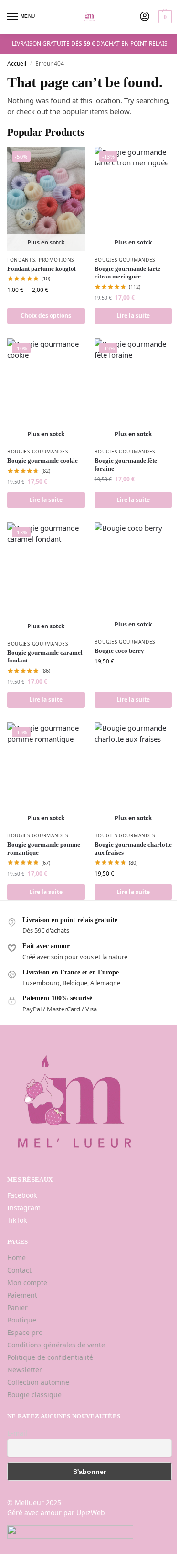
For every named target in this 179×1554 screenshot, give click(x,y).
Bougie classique (34, 1394)
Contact (19, 1270)
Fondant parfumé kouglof (41, 268)
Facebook (22, 1195)
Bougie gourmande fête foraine (126, 464)
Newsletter (24, 1369)
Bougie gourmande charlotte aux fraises (133, 848)
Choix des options (46, 316)
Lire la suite (133, 316)
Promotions (56, 259)
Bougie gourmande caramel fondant (45, 656)
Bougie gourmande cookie (42, 460)
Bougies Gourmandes (125, 259)
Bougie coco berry (119, 650)
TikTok (17, 1220)
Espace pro (24, 1332)
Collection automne (38, 1382)
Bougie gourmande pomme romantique (43, 848)
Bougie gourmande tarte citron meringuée (127, 272)
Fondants (21, 259)
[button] (164, 16)
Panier (17, 1307)
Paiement (22, 1294)
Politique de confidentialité (50, 1357)
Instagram (24, 1207)
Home (16, 1257)
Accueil (16, 63)
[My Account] (144, 17)
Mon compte (27, 1282)
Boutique (21, 1319)
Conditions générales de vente (56, 1344)
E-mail (17, 1433)
